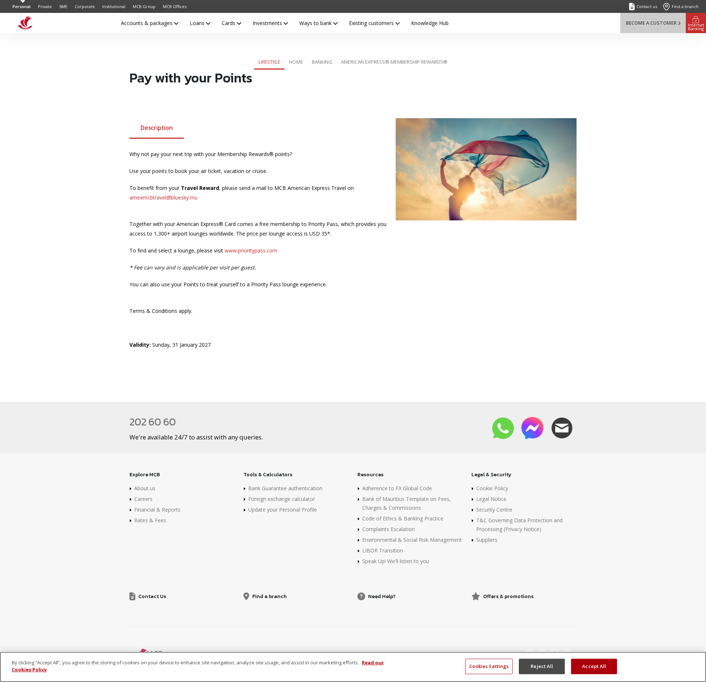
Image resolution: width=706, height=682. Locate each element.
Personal (22, 6)
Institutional (113, 6)
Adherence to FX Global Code (397, 488)
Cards (229, 23)
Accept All (594, 666)
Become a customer (651, 23)
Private (45, 6)
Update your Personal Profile (282, 509)
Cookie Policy (492, 488)
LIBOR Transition (382, 550)
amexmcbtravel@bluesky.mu (163, 197)
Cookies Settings (489, 666)
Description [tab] (156, 128)
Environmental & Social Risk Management (412, 539)
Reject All (542, 666)
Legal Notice (491, 498)
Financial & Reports (157, 509)
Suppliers (487, 539)
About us (145, 488)
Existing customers (372, 23)
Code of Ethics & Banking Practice (402, 518)
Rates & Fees (150, 520)
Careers (143, 498)
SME (63, 6)
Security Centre (494, 509)
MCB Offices (174, 6)
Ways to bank (316, 23)
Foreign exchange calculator (281, 498)
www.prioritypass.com (251, 250)
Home (296, 62)
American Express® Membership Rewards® (394, 62)
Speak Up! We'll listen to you (395, 561)
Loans (198, 23)
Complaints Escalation (388, 529)
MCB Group (144, 6)
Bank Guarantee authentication (285, 488)
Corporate (85, 6)
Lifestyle (269, 62)
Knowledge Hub (430, 23)
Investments (268, 23)
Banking (322, 62)
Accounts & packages (147, 23)
